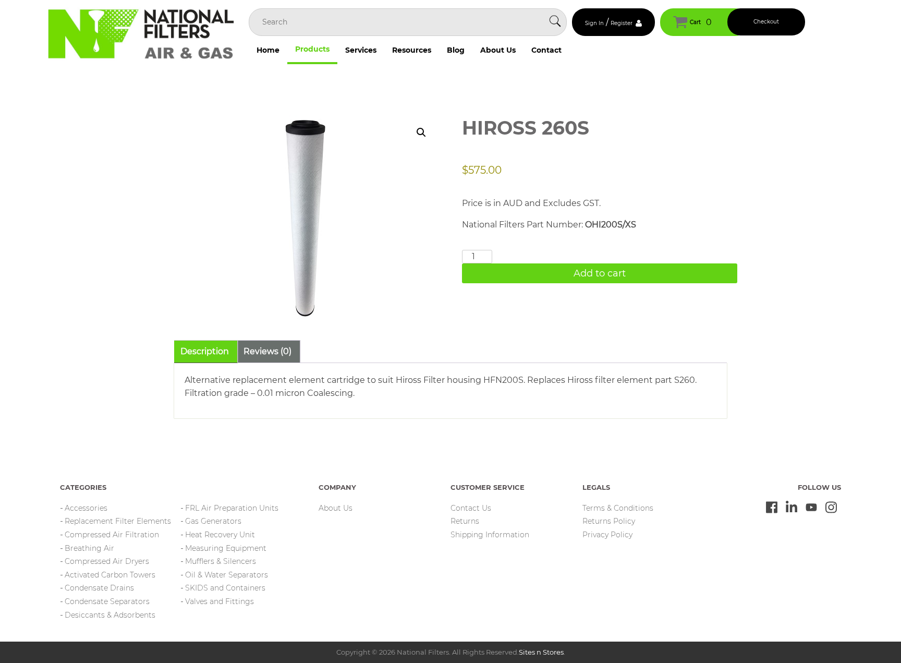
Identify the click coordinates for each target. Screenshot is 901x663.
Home (268, 50)
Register (621, 23)
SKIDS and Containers (225, 588)
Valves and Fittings (219, 601)
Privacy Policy (607, 534)
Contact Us (471, 508)
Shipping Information (490, 534)
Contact (546, 50)
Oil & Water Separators (226, 575)
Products (312, 49)
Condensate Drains (99, 588)
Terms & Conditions (617, 508)
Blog (456, 50)
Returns (465, 521)
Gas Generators (213, 521)
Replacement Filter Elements (118, 521)
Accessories (86, 508)
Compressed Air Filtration (112, 534)
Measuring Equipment (225, 548)
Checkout (766, 21)
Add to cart (600, 273)
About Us (498, 50)
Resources (411, 50)
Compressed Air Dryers (107, 561)
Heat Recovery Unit (220, 534)
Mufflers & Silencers (220, 561)
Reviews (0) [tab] (267, 351)
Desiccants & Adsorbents (110, 615)
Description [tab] (204, 351)
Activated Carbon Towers (110, 575)
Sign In (594, 23)
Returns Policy (608, 521)
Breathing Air (89, 548)
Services (360, 50)
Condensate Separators (107, 601)
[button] (421, 132)
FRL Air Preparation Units (231, 508)
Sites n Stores (541, 652)
